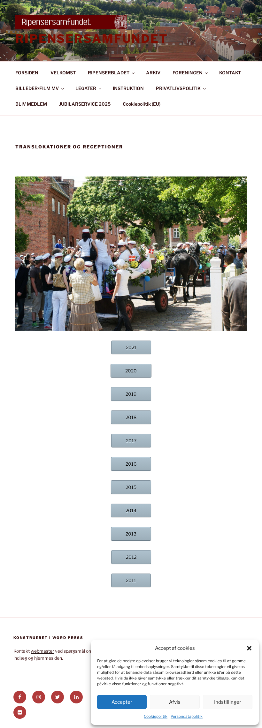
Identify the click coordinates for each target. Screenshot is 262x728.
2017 (131, 440)
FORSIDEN (26, 72)
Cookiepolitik (155, 716)
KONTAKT (230, 72)
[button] (249, 648)
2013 (131, 534)
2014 (131, 510)
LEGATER (85, 88)
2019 (131, 394)
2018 (131, 417)
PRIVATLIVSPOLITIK (178, 88)
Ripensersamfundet (91, 39)
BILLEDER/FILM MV (37, 88)
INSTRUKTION (128, 88)
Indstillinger (227, 702)
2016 (131, 464)
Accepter (122, 702)
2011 (131, 580)
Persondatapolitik (187, 716)
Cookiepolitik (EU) (141, 104)
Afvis (175, 702)
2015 (131, 487)
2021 (131, 347)
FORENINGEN (188, 72)
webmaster (42, 651)
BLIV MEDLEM (31, 104)
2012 (131, 557)
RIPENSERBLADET (108, 72)
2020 (131, 370)
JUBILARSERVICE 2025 (85, 104)
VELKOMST (63, 72)
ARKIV (153, 72)
